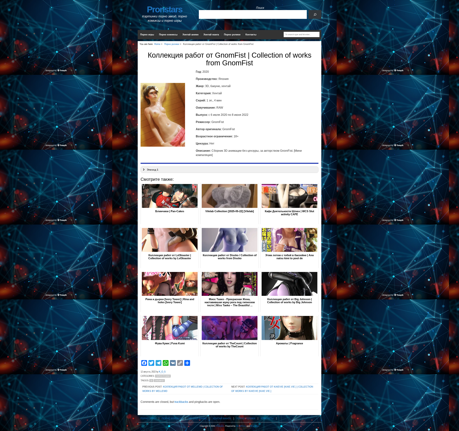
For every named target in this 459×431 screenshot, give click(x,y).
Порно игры (147, 34)
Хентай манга (211, 34)
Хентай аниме (190, 34)
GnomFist (159, 380)
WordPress (241, 426)
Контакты (250, 34)
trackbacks (181, 401)
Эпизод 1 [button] (152, 169)
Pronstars (164, 9)
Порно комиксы (168, 34)
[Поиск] (315, 14)
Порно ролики (232, 34)
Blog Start (254, 426)
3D (151, 380)
